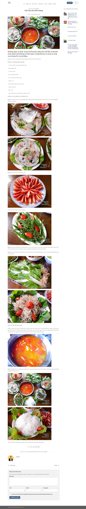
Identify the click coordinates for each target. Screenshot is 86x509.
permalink (45, 451)
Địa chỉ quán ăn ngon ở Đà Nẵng (73, 52)
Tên (10, 488)
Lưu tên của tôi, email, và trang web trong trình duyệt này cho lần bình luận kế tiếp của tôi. (31, 494)
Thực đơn (37, 8)
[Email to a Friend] (34, 447)
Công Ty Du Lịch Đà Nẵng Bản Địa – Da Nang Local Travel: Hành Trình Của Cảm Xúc (72, 15)
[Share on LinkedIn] (38, 447)
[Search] (24, 4)
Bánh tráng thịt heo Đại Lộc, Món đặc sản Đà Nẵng (73, 23)
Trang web (45, 488)
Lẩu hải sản (12, 465)
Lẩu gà (56, 465)
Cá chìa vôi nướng (72, 35)
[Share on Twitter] (31, 447)
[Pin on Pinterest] (36, 447)
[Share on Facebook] (29, 447)
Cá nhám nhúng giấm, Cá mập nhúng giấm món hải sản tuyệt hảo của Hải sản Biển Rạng (73, 46)
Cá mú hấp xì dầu (72, 40)
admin (38, 14)
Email (27, 488)
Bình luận (11, 476)
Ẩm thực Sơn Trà (72, 27)
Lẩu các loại (31, 8)
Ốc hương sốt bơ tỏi (72, 31)
